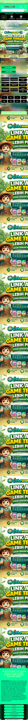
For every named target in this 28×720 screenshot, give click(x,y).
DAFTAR (14, 711)
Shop (2, 7)
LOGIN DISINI (8, 71)
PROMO (14, 705)
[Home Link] (9, 7)
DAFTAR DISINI (8, 67)
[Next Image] (25, 45)
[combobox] (12, 10)
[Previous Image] (2, 45)
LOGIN (14, 708)
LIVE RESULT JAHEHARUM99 (14, 113)
